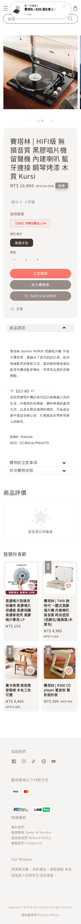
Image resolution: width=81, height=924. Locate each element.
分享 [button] (19, 309)
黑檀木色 (21, 243)
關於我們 (17, 827)
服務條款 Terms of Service (31, 832)
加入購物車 (41, 284)
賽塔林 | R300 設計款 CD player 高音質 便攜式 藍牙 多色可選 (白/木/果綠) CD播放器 (41, 9)
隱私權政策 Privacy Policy (40, 915)
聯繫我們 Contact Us (27, 843)
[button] (6, 8)
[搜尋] (70, 18)
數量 (13, 252)
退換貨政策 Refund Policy (31, 837)
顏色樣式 (16, 234)
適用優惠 (17, 213)
